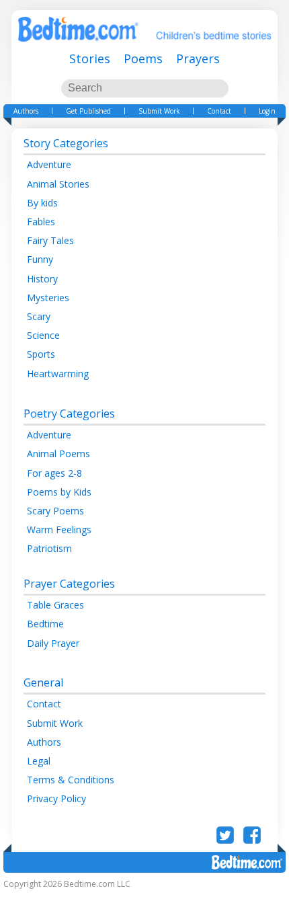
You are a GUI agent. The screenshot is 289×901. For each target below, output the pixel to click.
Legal (38, 760)
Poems (143, 58)
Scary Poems (55, 510)
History (42, 278)
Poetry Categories (69, 413)
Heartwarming (58, 373)
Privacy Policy (56, 798)
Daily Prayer (53, 643)
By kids (42, 202)
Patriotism (49, 548)
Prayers (198, 58)
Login (267, 111)
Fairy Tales (50, 240)
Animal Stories (58, 184)
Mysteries (48, 297)
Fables (41, 221)
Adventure (49, 164)
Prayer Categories (69, 583)
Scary (38, 316)
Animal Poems (58, 453)
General (43, 682)
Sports (41, 354)
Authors (25, 111)
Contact (219, 111)
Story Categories (66, 143)
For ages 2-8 (54, 473)
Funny (40, 259)
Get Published (88, 111)
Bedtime (45, 623)
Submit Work (159, 111)
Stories (89, 58)
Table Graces (55, 604)
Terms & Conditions (70, 779)
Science (43, 335)
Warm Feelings (59, 529)
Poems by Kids (59, 491)
